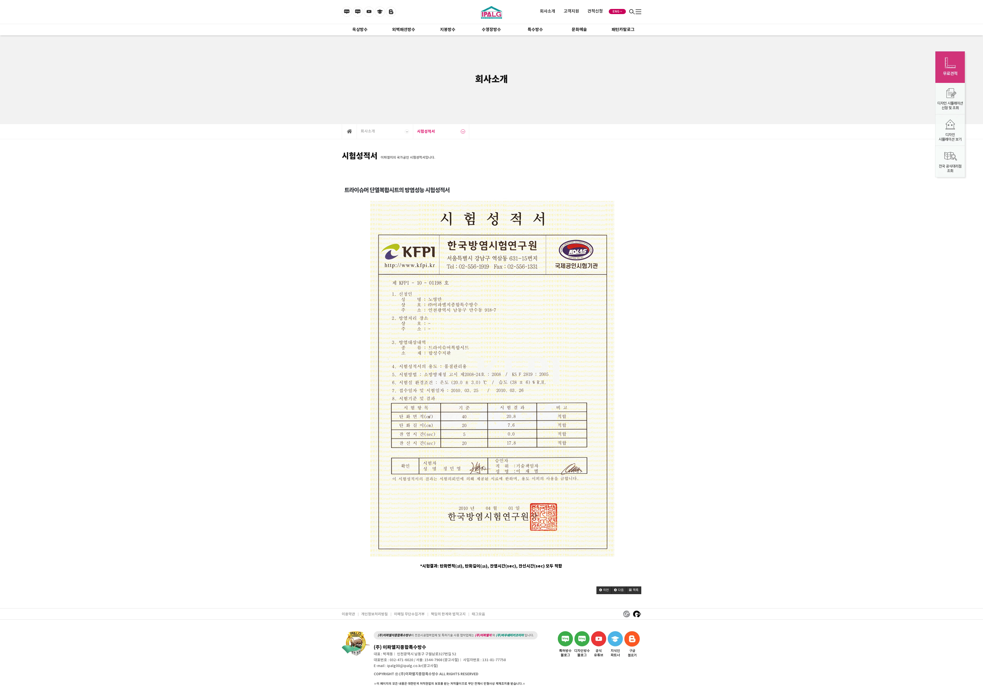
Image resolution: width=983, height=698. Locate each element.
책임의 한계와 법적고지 (448, 614)
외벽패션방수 (403, 29)
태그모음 (478, 614)
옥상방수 (360, 29)
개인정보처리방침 (374, 614)
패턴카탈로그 (623, 29)
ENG (616, 11)
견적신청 (595, 11)
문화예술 (579, 29)
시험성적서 (426, 131)
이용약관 (348, 614)
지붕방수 (447, 29)
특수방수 (535, 29)
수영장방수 (491, 29)
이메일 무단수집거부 (409, 614)
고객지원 (571, 11)
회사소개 (547, 11)
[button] (604, 590)
